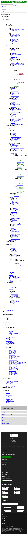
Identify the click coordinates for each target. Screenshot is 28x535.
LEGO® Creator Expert (14, 372)
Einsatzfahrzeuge (15, 116)
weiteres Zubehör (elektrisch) (17, 64)
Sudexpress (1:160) (15, 40)
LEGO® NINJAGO (13, 366)
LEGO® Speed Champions (15, 358)
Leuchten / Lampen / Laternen (17, 63)
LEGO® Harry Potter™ (14, 367)
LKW (12, 113)
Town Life (11, 332)
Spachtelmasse (14, 294)
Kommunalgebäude (15, 104)
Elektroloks (13, 53)
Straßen (13, 88)
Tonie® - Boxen (9, 382)
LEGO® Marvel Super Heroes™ (16, 363)
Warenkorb (4, 9)
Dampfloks (13, 50)
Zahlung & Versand (5, 520)
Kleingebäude (14, 212)
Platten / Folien (14, 97)
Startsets (13, 49)
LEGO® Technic (12, 371)
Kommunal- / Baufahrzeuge (17, 118)
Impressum (25, 2)
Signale (13, 60)
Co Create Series (12, 336)
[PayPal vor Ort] (8, 497)
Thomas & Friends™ (16, 142)
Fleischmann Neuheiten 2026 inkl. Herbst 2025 (17, 30)
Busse (12, 115)
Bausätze (13, 123)
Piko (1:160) (14, 36)
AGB (3, 452)
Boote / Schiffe (14, 121)
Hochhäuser (14, 220)
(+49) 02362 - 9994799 (14, 1)
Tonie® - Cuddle (9, 385)
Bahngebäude (14, 99)
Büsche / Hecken (15, 296)
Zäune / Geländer (15, 93)
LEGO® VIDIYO (13, 360)
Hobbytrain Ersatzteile (7, 411)
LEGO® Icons (12, 355)
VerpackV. (4, 461)
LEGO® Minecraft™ (13, 368)
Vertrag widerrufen (15, 2)
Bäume (12, 94)
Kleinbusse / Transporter (16, 112)
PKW (12, 110)
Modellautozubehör (15, 239)
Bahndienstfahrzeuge (15, 138)
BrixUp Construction (13, 333)
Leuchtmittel (14, 298)
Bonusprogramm (5, 474)
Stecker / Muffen (15, 301)
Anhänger (13, 114)
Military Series (12, 337)
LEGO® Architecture (13, 373)
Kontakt (3, 470)
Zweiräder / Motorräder (16, 109)
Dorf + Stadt (14, 100)
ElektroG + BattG (5, 462)
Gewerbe (13, 105)
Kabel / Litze (14, 300)
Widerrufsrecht (4, 454)
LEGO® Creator (12, 351)
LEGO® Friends (12, 352)
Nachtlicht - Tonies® (10, 386)
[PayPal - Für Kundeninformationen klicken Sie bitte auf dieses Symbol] (20, 489)
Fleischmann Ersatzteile (7, 414)
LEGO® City (12, 357)
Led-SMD (13, 149)
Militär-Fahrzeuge (15, 120)
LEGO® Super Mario (13, 361)
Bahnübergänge (14, 62)
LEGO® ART (12, 374)
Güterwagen (14, 57)
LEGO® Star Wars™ (13, 369)
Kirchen (13, 102)
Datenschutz (21, 2)
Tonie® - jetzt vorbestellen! (12, 381)
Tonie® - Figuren (9, 383)
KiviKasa (11, 328)
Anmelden (4, 6)
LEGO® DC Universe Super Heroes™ (17, 362)
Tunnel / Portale (14, 91)
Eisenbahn (11, 331)
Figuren (13, 89)
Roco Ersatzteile (5, 417)
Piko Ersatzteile (5, 420)
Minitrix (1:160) (14, 39)
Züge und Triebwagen (16, 54)
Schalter (13, 302)
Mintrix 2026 (14, 31)
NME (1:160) (14, 41)
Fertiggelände (14, 153)
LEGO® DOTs (12, 353)
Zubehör (13, 58)
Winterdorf (13, 107)
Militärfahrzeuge (14, 235)
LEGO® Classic (12, 350)
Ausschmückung (15, 96)
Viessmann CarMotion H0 (17, 124)
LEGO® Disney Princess (14, 356)
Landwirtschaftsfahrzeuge (16, 119)
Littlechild (11, 330)
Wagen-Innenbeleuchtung (16, 150)
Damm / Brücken (15, 92)
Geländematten (14, 295)
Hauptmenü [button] (4, 11)
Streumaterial (14, 205)
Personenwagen (14, 55)
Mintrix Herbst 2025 (15, 35)
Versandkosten (5, 472)
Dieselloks (13, 52)
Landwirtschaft (14, 103)
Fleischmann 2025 (15, 34)
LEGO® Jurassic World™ (14, 364)
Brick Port (11, 334)
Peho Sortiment (5, 423)
